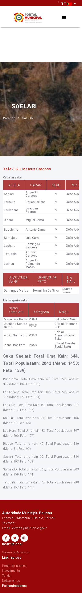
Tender (7, 575)
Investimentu (11, 570)
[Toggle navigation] (63, 18)
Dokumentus (11, 580)
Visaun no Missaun (15, 552)
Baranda (9, 118)
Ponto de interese (14, 565)
